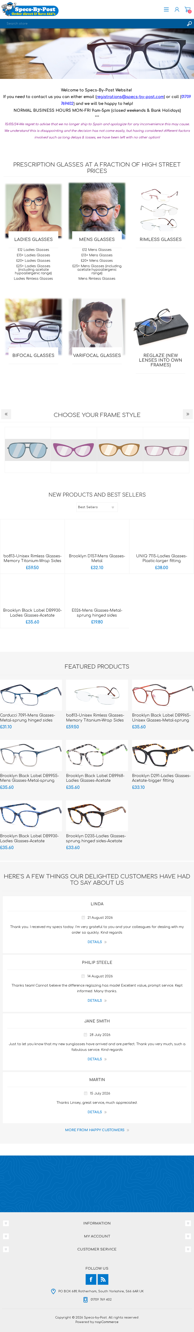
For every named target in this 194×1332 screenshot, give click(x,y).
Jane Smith (97, 1021)
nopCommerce (107, 1322)
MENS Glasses (97, 239)
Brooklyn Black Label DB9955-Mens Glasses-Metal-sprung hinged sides (29, 781)
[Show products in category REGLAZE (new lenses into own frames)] (160, 327)
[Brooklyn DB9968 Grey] (97, 755)
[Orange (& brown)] (163, 695)
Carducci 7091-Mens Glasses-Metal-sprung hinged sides (27, 717)
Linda (97, 904)
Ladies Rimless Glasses (33, 278)
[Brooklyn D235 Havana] (97, 815)
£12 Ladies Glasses (33, 250)
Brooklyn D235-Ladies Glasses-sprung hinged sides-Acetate (96, 838)
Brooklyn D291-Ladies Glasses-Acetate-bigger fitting (161, 778)
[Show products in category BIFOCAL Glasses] (33, 327)
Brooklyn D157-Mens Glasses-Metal (97, 558)
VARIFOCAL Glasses (97, 355)
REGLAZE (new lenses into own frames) (160, 360)
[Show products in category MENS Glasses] (97, 211)
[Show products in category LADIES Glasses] (33, 211)
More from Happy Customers (94, 1130)
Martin (97, 1080)
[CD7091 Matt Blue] (31, 695)
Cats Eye (28, 450)
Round (166, 450)
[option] (97, 53)
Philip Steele (97, 963)
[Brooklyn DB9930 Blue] (32, 591)
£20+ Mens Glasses (97, 260)
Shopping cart (187, 9)
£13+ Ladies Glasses (33, 255)
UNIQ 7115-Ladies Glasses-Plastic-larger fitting (161, 558)
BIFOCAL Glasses (33, 355)
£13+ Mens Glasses (97, 255)
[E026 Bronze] (97, 591)
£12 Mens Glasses (97, 250)
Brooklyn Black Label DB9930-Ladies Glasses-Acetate (32, 613)
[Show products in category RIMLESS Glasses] (160, 211)
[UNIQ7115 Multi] (161, 536)
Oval (74, 450)
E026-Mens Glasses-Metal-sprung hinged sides (97, 613)
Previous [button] (6, 414)
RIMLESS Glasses (161, 239)
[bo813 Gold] (32, 536)
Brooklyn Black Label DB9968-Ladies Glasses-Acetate (95, 778)
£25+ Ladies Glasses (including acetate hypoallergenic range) (33, 269)
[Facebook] (91, 1279)
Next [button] (188, 414)
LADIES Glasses (33, 239)
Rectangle (120, 450)
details (95, 942)
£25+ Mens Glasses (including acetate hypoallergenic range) (97, 269)
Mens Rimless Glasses (96, 278)
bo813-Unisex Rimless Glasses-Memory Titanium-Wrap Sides (32, 558)
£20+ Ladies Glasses (33, 260)
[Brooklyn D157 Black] (97, 536)
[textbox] (92, 23)
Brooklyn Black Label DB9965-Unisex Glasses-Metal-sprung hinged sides (161, 720)
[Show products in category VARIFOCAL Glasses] (97, 327)
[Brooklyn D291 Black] (163, 755)
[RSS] (103, 1279)
